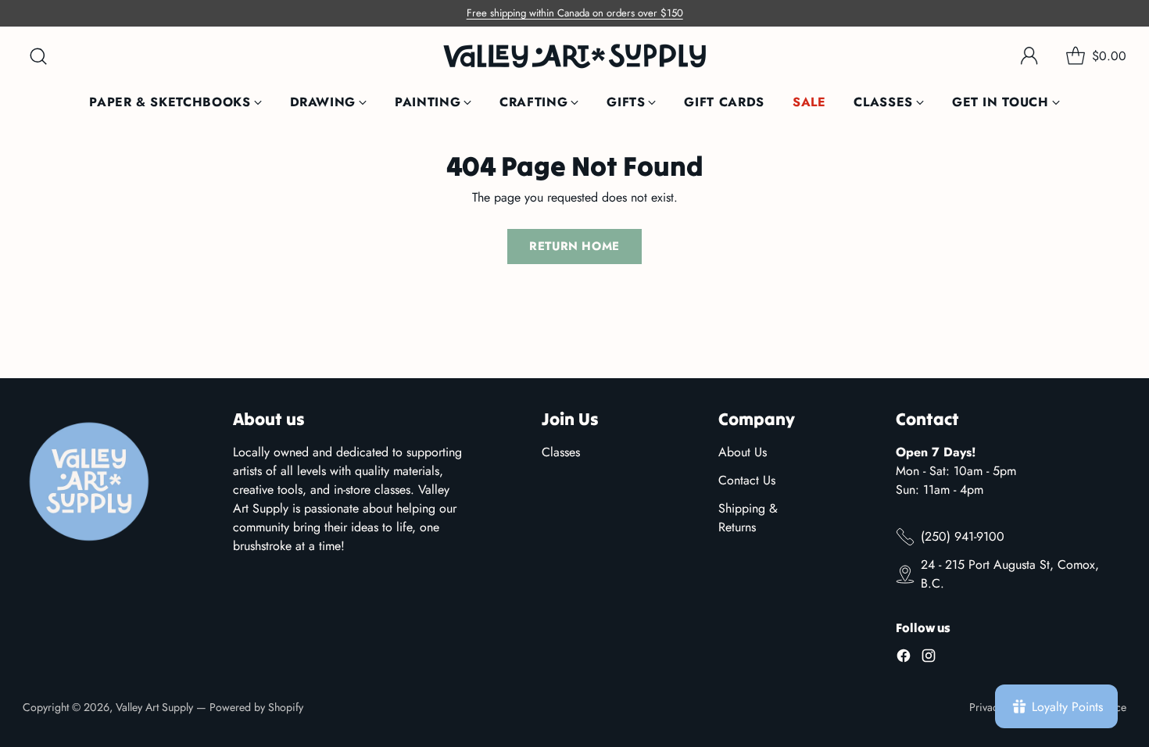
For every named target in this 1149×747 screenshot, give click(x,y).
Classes (561, 452)
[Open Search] (38, 56)
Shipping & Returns (748, 517)
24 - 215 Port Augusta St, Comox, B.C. (1010, 574)
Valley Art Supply (154, 707)
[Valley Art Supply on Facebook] (903, 658)
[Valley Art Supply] (574, 56)
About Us (742, 452)
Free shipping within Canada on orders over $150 (575, 12)
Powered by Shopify (256, 707)
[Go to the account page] (1029, 56)
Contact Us (746, 480)
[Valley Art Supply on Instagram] (928, 658)
